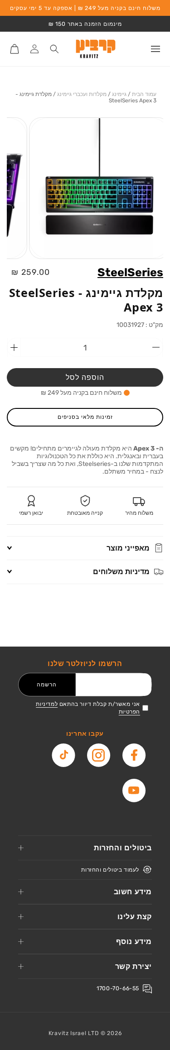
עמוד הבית (144, 94)
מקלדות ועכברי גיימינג (82, 94)
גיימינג (119, 94)
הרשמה (47, 684)
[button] (155, 49)
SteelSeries (130, 272)
